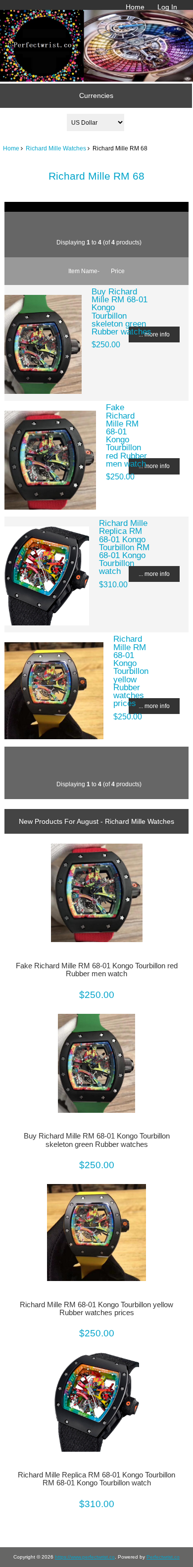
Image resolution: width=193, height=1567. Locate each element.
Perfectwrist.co (163, 1557)
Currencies (96, 95)
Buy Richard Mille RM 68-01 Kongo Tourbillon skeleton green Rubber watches (121, 311)
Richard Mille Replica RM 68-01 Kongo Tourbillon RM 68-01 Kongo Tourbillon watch (124, 547)
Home (135, 7)
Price (118, 271)
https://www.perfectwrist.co (85, 1557)
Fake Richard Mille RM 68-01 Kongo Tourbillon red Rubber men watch (126, 435)
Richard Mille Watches (56, 148)
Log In (167, 7)
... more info (154, 334)
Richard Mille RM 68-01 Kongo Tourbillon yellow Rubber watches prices (130, 671)
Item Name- (83, 271)
